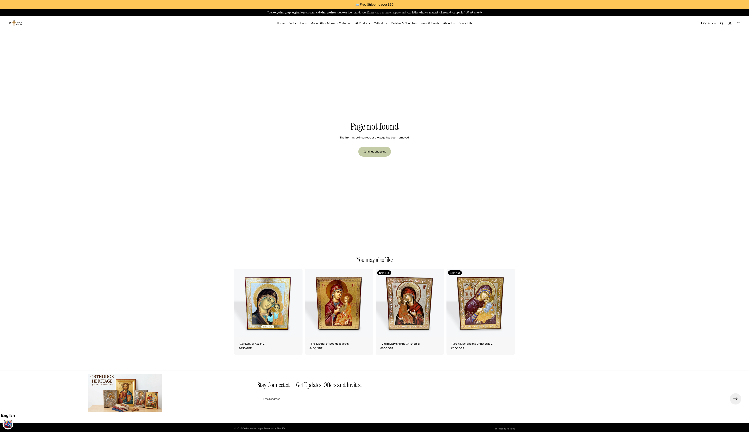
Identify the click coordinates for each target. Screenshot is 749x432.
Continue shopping (374, 151)
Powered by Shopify (274, 428)
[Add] (296, 331)
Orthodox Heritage (252, 428)
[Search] (721, 23)
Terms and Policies (505, 428)
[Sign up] (735, 399)
